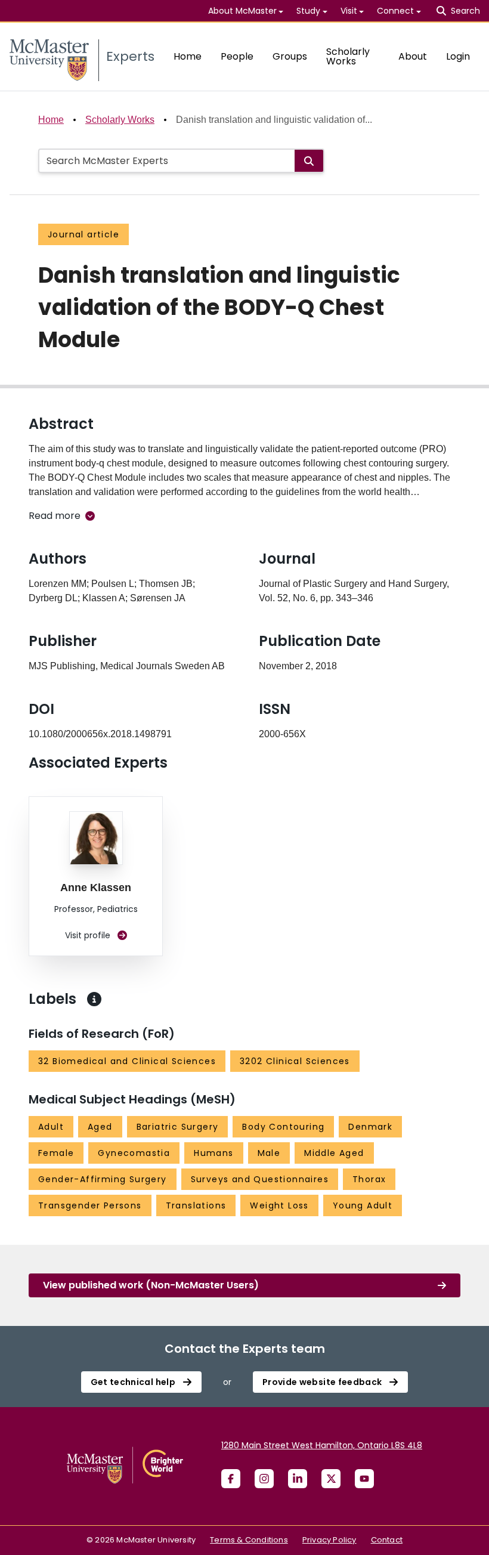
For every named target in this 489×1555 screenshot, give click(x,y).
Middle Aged (334, 1153)
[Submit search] (309, 161)
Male (269, 1153)
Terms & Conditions (249, 1539)
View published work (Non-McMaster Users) (151, 1285)
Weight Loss (279, 1205)
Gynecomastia (134, 1153)
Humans (213, 1153)
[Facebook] (230, 1478)
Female (56, 1153)
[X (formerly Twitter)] (331, 1478)
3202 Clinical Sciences (295, 1061)
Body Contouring (283, 1127)
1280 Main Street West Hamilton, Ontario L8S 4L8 (321, 1445)
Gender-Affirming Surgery (102, 1179)
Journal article (83, 234)
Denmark (370, 1127)
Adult (51, 1127)
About (412, 56)
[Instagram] (264, 1478)
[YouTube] (364, 1478)
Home (188, 56)
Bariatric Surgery (178, 1127)
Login (458, 56)
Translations (196, 1205)
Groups (290, 56)
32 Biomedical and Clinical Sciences (127, 1061)
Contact (387, 1539)
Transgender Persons (90, 1205)
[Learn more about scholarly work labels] (94, 999)
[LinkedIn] (297, 1478)
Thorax (369, 1179)
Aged (100, 1127)
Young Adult (362, 1205)
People (237, 56)
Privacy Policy (329, 1539)
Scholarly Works (348, 56)
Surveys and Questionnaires (260, 1179)
